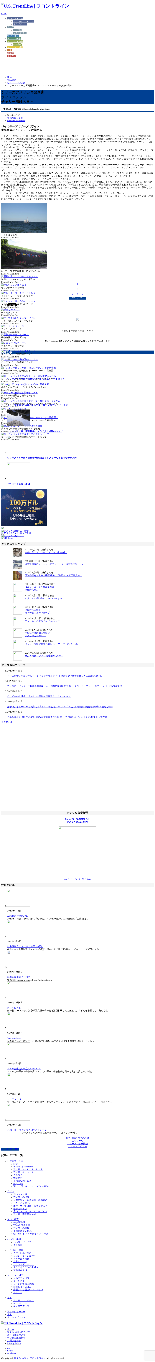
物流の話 (17, 1178)
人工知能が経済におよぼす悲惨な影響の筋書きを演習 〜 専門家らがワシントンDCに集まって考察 (57, 717)
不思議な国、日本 (22, 1181)
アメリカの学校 (21, 1228)
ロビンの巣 (19, 1281)
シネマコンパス (21, 1278)
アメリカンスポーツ (23, 1300)
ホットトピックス (16, 1317)
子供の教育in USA (22, 1231)
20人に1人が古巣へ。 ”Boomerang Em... (45, 598)
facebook (11, 1353)
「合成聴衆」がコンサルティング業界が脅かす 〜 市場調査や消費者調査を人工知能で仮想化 (54, 676)
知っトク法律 (20, 1194)
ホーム (10, 1329)
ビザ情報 (17, 30)
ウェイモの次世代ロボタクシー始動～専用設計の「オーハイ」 (39, 696)
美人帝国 (17, 1245)
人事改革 (17, 1175)
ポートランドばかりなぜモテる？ (30, 1206)
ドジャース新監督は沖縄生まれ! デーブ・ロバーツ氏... (52, 644)
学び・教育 (13, 36)
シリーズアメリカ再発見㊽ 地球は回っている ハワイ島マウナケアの (42, 458)
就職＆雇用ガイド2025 (18, 977)
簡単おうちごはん (22, 1287)
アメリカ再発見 (21, 1258)
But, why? (18, 1183)
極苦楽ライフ (20, 1208)
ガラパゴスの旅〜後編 (18, 484)
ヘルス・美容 (14, 38)
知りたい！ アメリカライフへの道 (30, 1234)
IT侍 (15, 1164)
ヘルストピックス (22, 1242)
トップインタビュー (23, 21)
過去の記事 (7, 722)
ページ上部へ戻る (10, 1149)
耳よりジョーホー (16, 1311)
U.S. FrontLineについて (18, 1332)
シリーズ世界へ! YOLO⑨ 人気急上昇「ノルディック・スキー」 (40, 405)
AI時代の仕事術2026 (17, 916)
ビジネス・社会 (15, 18)
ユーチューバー (15, 1099)
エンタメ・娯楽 (15, 47)
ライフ (10, 27)
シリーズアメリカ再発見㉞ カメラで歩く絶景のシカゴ (34, 431)
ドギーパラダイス (22, 1203)
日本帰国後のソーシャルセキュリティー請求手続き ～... (54, 564)
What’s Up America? (23, 1166)
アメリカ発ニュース (23, 1172)
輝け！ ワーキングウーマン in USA (31, 1186)
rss (8, 1348)
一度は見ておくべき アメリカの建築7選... (46, 552)
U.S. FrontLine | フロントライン (30, 1358)
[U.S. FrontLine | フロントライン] (35, 5)
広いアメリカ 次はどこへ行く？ (30, 1211)
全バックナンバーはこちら (77, 879)
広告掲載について (16, 1335)
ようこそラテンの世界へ (25, 1267)
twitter (10, 1350)
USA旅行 (17, 44)
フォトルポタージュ (23, 1264)
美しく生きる (14, 1007)
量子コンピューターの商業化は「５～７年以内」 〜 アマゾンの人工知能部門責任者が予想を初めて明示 (60, 706)
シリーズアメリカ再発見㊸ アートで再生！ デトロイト (36, 379)
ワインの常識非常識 (23, 1284)
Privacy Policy (14, 1343)
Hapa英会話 (19, 1222)
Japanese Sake (14, 1038)
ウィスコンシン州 (16, 82)
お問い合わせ (14, 1340)
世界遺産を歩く (21, 1270)
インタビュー (20, 1303)
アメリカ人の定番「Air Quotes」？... (43, 621)
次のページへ (77, 298)
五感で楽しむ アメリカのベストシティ (26, 1130)
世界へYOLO (19, 1261)
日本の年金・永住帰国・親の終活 (30, 1200)
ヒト (9, 50)
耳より (10, 53)
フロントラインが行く (24, 1256)
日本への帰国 (20, 33)
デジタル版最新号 (16, 1338)
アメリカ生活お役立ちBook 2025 (24, 1068)
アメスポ (17, 1292)
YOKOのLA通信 (21, 1225)
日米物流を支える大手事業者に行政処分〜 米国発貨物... (53, 575)
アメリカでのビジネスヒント (28, 1169)
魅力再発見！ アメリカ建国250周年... (44, 655)
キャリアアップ (21, 1306)
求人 (9, 1314)
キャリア (11, 56)
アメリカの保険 (21, 1197)
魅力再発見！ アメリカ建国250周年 (25, 946)
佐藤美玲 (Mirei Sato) (16, 120)
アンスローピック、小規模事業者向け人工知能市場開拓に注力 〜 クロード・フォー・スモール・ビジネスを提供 (64, 686)
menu (4, 13)
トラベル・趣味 (15, 41)
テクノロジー (20, 24)
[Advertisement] (56, 66)
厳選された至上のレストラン (28, 1289)
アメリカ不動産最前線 (24, 1214)
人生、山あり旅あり (23, 1253)
